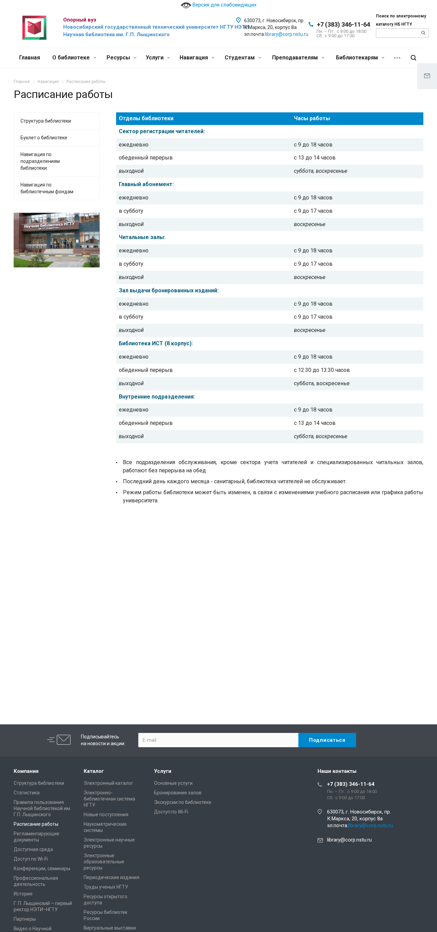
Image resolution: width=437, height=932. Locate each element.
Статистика (27, 792)
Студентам (240, 57)
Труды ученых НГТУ (106, 887)
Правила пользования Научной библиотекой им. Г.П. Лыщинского (42, 808)
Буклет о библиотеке (43, 137)
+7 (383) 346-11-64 (343, 24)
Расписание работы (36, 824)
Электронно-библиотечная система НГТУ (109, 799)
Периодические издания (111, 877)
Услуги (155, 57)
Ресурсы (119, 57)
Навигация (194, 57)
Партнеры (25, 919)
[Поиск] (413, 58)
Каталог (94, 771)
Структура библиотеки (45, 121)
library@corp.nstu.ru (286, 34)
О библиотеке (71, 57)
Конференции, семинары (42, 868)
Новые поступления (106, 814)
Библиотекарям (357, 57)
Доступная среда (33, 849)
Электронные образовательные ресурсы (104, 862)
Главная (29, 57)
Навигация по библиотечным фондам (46, 188)
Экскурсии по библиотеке (182, 802)
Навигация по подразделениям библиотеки (40, 161)
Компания (26, 771)
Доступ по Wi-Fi (31, 859)
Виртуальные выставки (110, 928)
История (23, 893)
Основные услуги (173, 783)
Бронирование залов (177, 792)
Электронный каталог (108, 783)
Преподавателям (295, 57)
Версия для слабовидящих (223, 5)
